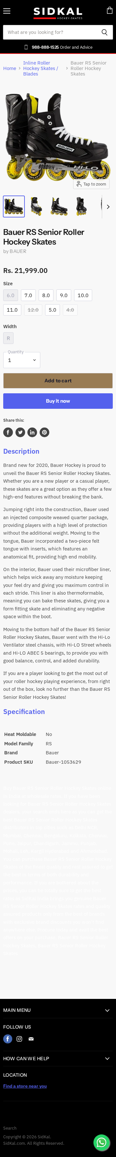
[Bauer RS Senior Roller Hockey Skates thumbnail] (36, 206)
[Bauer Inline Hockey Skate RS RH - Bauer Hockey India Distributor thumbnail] (14, 206)
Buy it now (58, 401)
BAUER (18, 251)
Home (9, 68)
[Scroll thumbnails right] (107, 207)
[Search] (104, 32)
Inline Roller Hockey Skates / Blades (40, 68)
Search (9, 1128)
